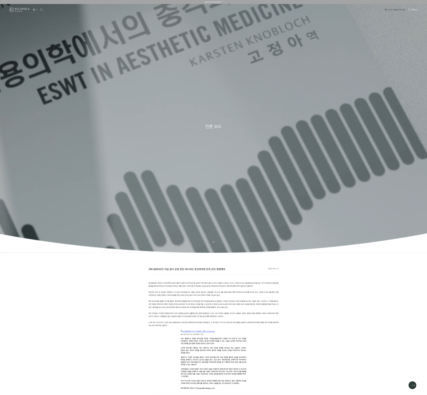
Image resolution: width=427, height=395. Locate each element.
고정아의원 (19, 9)
